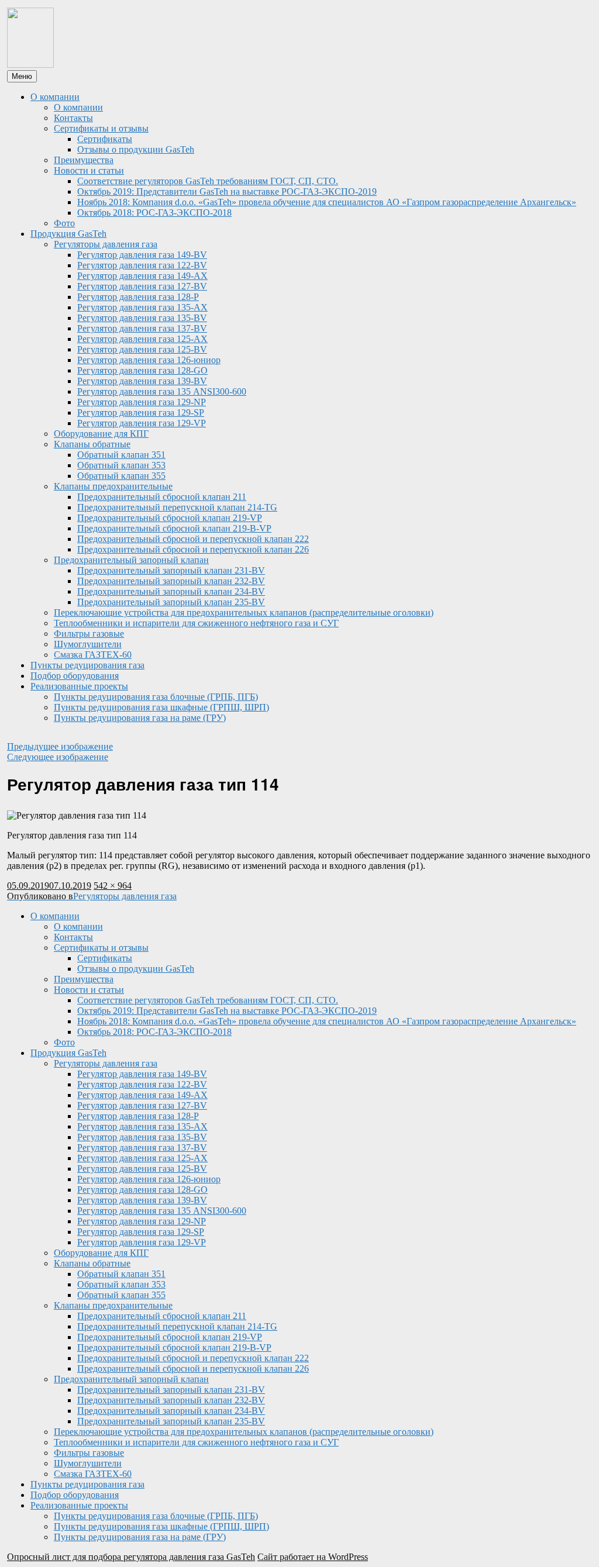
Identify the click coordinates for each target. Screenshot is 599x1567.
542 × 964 (113, 886)
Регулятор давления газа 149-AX (142, 276)
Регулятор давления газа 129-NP (141, 402)
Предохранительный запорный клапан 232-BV (171, 581)
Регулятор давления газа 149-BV (142, 255)
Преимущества (83, 160)
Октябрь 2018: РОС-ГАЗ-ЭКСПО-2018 (154, 213)
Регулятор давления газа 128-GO (142, 370)
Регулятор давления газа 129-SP (140, 412)
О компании (55, 97)
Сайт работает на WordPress (312, 1557)
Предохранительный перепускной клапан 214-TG (177, 507)
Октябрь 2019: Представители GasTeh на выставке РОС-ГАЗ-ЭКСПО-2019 (227, 191)
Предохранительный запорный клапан (131, 560)
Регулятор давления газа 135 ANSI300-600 (161, 391)
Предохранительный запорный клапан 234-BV (171, 591)
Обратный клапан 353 (121, 465)
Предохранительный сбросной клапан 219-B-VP (174, 528)
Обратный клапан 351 (121, 455)
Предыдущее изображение (60, 746)
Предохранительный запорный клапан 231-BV (171, 570)
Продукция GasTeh (68, 234)
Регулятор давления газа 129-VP (141, 423)
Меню (22, 76)
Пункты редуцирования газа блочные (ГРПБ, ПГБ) (156, 697)
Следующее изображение (57, 757)
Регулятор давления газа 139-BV (142, 381)
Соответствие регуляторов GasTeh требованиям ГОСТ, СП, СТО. (207, 181)
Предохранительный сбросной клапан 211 (161, 497)
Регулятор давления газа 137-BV (142, 328)
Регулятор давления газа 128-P (138, 297)
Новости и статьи (89, 170)
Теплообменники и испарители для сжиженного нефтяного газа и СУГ (196, 623)
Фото (64, 223)
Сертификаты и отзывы (101, 128)
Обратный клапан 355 (121, 476)
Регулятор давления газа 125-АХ (142, 339)
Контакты (73, 118)
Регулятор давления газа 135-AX (142, 307)
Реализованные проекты (79, 686)
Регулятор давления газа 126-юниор (149, 360)
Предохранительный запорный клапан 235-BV (171, 602)
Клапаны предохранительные (113, 486)
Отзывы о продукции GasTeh (135, 149)
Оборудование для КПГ (101, 434)
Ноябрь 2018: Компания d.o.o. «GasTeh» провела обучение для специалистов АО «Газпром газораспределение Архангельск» (326, 202)
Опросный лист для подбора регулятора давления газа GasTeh (131, 1557)
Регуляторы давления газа (105, 244)
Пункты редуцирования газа (87, 665)
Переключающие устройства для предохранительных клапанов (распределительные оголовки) (243, 612)
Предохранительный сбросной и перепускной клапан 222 (193, 539)
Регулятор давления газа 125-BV (142, 349)
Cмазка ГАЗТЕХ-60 (93, 655)
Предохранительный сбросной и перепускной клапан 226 (193, 549)
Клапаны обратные (92, 444)
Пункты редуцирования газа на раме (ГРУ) (140, 718)
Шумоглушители (88, 644)
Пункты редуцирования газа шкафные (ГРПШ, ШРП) (161, 707)
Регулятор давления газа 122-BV (142, 265)
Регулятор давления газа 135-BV (142, 318)
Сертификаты (104, 139)
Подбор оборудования (74, 676)
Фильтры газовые (89, 633)
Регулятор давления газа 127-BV (142, 286)
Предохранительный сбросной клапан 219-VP (169, 518)
